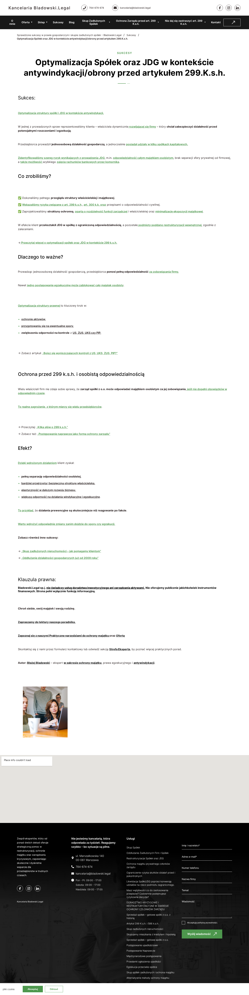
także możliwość (31, 162)
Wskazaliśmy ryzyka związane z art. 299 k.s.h (51, 204)
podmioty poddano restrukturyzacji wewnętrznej (170, 225)
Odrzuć (54, 989)
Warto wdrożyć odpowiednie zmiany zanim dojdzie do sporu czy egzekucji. (66, 524)
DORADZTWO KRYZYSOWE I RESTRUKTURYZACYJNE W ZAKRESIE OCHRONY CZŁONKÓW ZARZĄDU (148, 906)
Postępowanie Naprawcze (141, 950)
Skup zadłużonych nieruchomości (145, 928)
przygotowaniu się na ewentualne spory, (47, 326)
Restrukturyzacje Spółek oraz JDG (145, 858)
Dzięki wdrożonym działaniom (37, 463)
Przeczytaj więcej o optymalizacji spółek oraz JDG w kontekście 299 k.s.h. (68, 242)
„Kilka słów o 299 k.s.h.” (52, 427)
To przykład (25, 510)
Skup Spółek (133, 847)
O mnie (12, 22)
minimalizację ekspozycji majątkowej (179, 211)
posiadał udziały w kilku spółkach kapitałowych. (157, 144)
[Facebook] (220, 8)
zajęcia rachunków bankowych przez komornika (88, 162)
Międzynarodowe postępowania (144, 956)
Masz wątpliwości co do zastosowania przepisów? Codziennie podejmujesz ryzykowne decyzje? (147, 893)
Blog (71, 22)
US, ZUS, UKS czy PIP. (87, 332)
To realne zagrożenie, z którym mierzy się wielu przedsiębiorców (59, 406)
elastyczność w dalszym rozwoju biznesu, (48, 490)
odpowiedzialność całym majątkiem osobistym (143, 157)
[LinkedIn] (38, 888)
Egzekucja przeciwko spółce (142, 966)
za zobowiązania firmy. (164, 271)
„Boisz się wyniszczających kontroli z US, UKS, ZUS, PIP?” (80, 353)
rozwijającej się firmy (142, 126)
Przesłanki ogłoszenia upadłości (144, 961)
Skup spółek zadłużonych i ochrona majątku (150, 972)
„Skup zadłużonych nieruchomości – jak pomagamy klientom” (61, 551)
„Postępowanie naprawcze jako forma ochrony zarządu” (73, 434)
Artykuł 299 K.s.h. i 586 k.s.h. (143, 923)
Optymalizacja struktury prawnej (39, 305)
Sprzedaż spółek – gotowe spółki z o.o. (148, 939)
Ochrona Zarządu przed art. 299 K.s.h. (136, 22)
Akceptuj (33, 989)
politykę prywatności (207, 922)
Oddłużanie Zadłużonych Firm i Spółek (148, 852)
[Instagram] (229, 8)
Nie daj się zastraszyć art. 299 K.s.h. (183, 22)
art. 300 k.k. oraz (95, 204)
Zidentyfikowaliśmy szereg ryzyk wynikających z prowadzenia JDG (61, 157)
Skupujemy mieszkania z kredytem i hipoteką (151, 934)
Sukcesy (58, 22)
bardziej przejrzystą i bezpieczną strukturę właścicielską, (58, 483)
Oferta (26, 22)
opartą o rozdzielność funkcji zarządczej (101, 211)
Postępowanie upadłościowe (142, 945)
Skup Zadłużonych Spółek (93, 22)
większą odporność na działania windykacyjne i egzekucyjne (60, 497)
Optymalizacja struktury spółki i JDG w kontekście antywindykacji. (61, 113)
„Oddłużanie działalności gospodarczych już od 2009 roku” (60, 558)
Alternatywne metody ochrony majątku (148, 977)
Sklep (41, 22)
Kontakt (216, 22)
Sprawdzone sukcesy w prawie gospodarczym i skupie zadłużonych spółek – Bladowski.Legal (69, 35)
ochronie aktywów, (33, 319)
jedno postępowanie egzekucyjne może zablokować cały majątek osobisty (75, 285)
